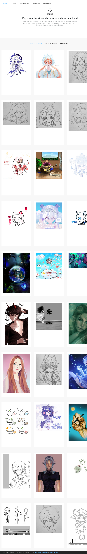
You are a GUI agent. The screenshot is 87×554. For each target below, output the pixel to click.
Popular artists (51, 43)
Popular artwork (36, 43)
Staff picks (64, 43)
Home (5, 3)
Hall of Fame (47, 3)
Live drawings (24, 3)
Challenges (36, 3)
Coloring (13, 3)
